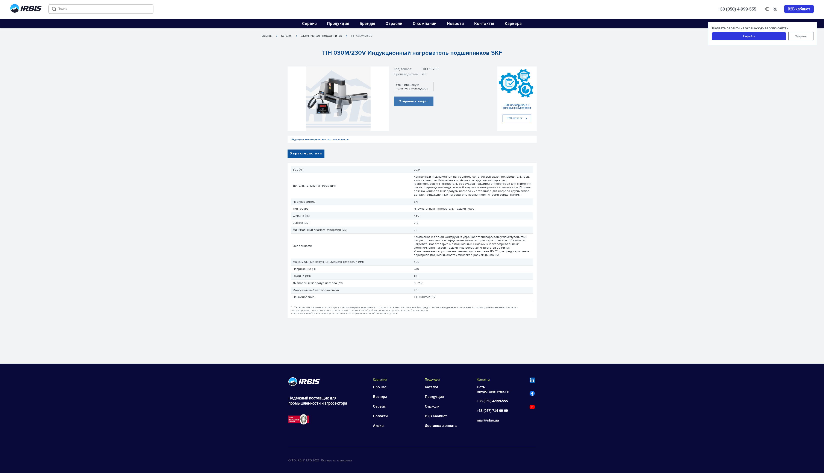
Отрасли (394, 23)
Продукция (338, 23)
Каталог (286, 36)
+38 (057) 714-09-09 (492, 411)
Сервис (309, 23)
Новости (455, 23)
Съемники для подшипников (321, 36)
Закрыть (801, 36)
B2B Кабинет (436, 416)
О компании (425, 23)
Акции (378, 426)
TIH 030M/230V (361, 36)
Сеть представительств (493, 389)
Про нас (380, 387)
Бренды (367, 23)
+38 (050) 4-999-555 (737, 9)
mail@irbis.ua (488, 420)
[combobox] (100, 9)
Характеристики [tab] (306, 153)
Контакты (484, 23)
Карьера (513, 23)
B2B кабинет (799, 9)
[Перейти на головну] (26, 9)
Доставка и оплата (441, 426)
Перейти (749, 36)
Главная (267, 36)
